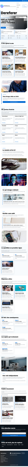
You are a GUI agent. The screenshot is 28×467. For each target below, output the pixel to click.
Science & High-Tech (10, 444)
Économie (15, 444)
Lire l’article (3, 27)
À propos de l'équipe (3, 457)
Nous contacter (3, 455)
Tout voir (23, 453)
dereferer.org (7, 5)
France (19, 444)
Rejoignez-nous (25, 0)
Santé (22, 444)
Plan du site (2, 456)
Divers (3, 446)
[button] (17, 9)
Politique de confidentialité (4, 458)
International (4, 444)
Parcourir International (10, 27)
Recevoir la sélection (13, 435)
